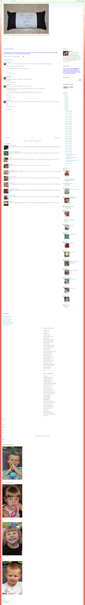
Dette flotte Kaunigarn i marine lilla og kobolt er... (71, 158)
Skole (65, 306)
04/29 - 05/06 (68, 151)
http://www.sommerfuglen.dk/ (7, 323)
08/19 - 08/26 (68, 131)
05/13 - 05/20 (68, 150)
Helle (8, 76)
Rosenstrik (66, 251)
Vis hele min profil (66, 61)
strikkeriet (66, 210)
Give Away (11, 164)
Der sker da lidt (12, 195)
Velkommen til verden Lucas (75, 189)
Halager (66, 269)
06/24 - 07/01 (68, 143)
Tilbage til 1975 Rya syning (14, 151)
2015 (65, 96)
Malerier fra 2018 (73, 234)
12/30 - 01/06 (68, 111)
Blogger (48, 435)
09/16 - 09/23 (68, 124)
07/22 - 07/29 (68, 136)
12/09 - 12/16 (68, 112)
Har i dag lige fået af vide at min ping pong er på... (71, 155)
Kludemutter (67, 188)
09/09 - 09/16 (68, 126)
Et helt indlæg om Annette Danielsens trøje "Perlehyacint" (74, 262)
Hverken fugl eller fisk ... (69, 206)
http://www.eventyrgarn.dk (7, 322)
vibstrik (66, 242)
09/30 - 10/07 (68, 121)
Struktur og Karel (73, 252)
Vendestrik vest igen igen (14, 189)
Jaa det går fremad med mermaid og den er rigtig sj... (71, 161)
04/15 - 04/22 (68, 163)
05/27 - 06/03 (68, 146)
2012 (65, 101)
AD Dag (10, 157)
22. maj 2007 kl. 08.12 (11, 73)
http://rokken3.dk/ (5, 320)
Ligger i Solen (11, 201)
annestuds (66, 296)
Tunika (71, 211)
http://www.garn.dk (5, 324)
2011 (65, 103)
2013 (65, 99)
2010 (65, 104)
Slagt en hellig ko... (68, 183)
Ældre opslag (57, 137)
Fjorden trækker (67, 184)
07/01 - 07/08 (68, 141)
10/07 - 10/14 (68, 119)
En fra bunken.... (72, 243)
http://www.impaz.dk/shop (7, 319)
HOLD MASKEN (67, 278)
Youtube (65, 220)
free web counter (5, 602)
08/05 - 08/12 (68, 134)
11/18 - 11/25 (68, 116)
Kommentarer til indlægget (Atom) (34, 140)
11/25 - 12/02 (68, 114)
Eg (7, 62)
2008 (65, 108)
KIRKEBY (66, 233)
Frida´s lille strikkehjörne (69, 197)
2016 (65, 94)
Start (32, 137)
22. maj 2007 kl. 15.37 (11, 97)
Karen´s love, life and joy (69, 219)
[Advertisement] (32, 124)
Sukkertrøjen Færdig (13, 170)
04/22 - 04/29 (68, 153)
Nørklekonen (67, 170)
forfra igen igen (12, 182)
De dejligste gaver (73, 279)
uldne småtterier (67, 207)
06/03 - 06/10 (68, 145)
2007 (65, 109)
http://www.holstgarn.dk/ (7, 316)
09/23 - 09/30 (68, 123)
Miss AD (66, 287)
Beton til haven (72, 288)
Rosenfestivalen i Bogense (69, 180)
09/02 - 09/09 (68, 128)
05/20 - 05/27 (68, 148)
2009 (65, 106)
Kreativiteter (66, 260)
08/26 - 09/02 (68, 129)
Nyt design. (72, 225)
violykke (66, 224)
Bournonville (67, 305)
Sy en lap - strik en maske (69, 179)
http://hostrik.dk (5, 317)
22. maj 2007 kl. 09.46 (11, 82)
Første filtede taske (13, 145)
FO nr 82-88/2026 (73, 198)
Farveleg (71, 171)
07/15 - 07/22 (68, 138)
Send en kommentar (9, 109)
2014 (65, 98)
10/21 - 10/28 (68, 118)
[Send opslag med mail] (23, 56)
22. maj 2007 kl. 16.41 (11, 106)
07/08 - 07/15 (68, 139)
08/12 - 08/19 (68, 133)
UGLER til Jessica (12, 176)
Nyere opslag (7, 137)
